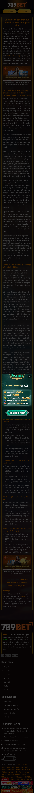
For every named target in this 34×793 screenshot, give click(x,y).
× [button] (30, 376)
